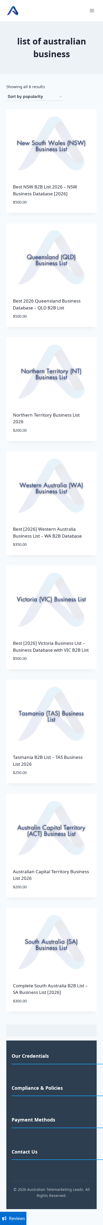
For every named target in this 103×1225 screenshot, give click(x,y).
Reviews (17, 1218)
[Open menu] (92, 10)
